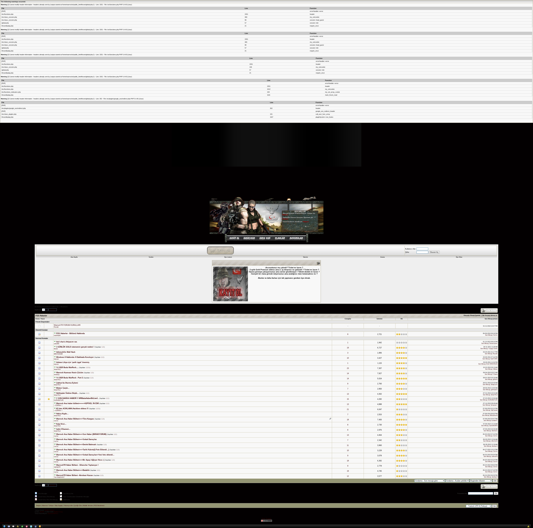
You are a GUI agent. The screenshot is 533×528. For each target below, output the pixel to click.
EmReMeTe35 (58, 400)
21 (348, 409)
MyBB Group (58, 512)
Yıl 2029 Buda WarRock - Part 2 (69, 378)
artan (495, 319)
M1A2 (56, 349)
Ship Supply (266, 519)
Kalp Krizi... (61, 424)
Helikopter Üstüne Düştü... (67, 393)
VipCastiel (494, 410)
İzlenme (379, 319)
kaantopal (57, 335)
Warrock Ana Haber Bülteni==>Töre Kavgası (75, 419)
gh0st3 (495, 379)
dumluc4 (494, 446)
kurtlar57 (494, 420)
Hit (402, 319)
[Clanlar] (280, 240)
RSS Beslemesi (99, 505)
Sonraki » (52, 310)
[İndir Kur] (249, 240)
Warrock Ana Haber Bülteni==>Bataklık (73, 470)
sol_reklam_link (151, 154)
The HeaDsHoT (59, 477)
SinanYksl (57, 369)
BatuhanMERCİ (53, 513)
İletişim (38, 505)
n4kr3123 (494, 441)
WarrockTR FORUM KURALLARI (67, 325)
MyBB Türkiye (49, 510)
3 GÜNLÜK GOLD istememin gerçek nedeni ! (75, 347)
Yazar (43, 319)
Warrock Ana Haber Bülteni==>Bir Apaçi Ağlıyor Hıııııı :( (80, 460)
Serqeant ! (494, 405)
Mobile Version (88, 505)
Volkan (495, 369)
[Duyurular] (297, 240)
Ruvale (56, 327)
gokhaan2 (494, 389)
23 (348, 368)
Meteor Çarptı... (62, 388)
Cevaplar (348, 319)
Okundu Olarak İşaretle (472, 315)
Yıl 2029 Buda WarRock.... (67, 367)
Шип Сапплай (5, 523)
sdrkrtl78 (494, 456)
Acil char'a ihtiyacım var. (66, 342)
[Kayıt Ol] (234, 240)
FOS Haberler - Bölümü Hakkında (70, 333)
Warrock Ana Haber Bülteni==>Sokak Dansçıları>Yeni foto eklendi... (85, 455)
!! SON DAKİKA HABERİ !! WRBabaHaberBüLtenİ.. (77, 398)
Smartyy (57, 374)
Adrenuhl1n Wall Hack (65, 352)
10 (348, 358)
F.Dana (495, 374)
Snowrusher (493, 343)
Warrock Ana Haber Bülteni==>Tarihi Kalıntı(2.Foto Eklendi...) (82, 450)
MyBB (42, 512)
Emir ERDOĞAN (491, 364)
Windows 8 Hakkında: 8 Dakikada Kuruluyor (75, 357)
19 (348, 348)
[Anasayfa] (240, 233)
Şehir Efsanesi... (63, 429)
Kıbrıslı (56, 359)
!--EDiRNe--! (58, 405)
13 (348, 394)
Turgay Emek (492, 348)
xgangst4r (57, 467)
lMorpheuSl (493, 415)
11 (348, 445)
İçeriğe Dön (78, 505)
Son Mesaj (488, 319)
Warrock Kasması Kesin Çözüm (69, 373)
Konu (38, 319)
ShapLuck (494, 384)
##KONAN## (58, 354)
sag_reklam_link (381, 154)
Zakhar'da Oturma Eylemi (67, 383)
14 (348, 373)
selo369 (56, 343)
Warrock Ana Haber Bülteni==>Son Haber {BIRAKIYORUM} (81, 434)
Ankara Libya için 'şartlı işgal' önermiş (72, 362)
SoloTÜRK (493, 359)
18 (348, 420)
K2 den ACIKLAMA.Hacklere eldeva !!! (72, 408)
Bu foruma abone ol (489, 315)
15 (348, 399)
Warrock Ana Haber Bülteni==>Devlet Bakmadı (76, 444)
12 (348, 476)
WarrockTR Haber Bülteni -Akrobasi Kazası (74, 475)
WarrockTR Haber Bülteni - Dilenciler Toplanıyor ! (77, 465)
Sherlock (494, 431)
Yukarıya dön (68, 505)
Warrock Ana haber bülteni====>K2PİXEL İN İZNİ (77, 403)
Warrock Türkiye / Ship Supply (52, 505)
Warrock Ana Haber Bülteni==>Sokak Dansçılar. (76, 439)
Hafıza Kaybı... (62, 414)
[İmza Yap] (264, 240)
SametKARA (493, 425)
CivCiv (495, 335)
